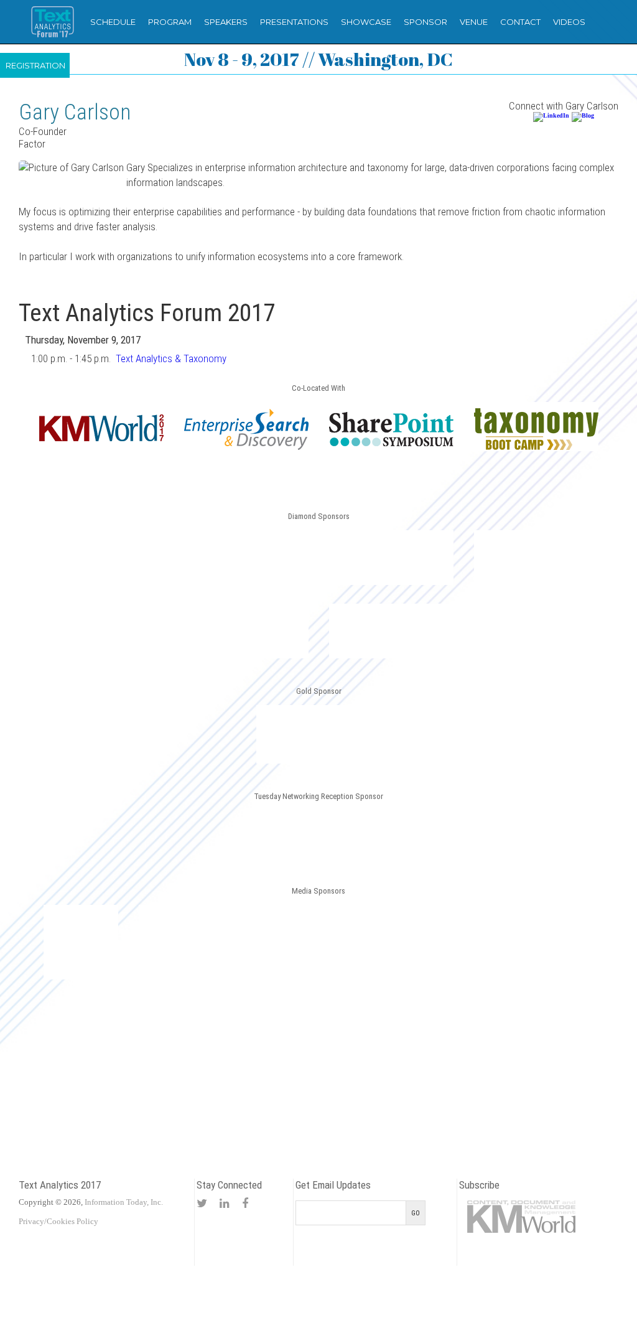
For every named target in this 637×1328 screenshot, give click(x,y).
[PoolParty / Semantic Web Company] (536, 557)
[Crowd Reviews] (271, 942)
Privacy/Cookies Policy (58, 1221)
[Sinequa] (246, 631)
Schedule (113, 22)
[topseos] (556, 942)
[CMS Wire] (176, 942)
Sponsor (425, 22)
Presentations (294, 22)
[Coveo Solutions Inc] (101, 557)
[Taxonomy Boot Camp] (536, 447)
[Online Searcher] (461, 942)
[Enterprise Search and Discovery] (246, 447)
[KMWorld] (101, 439)
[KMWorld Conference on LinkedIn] (225, 1203)
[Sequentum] (318, 734)
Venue (474, 22)
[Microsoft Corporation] (391, 557)
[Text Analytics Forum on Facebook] (245, 1203)
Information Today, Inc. (124, 1202)
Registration (35, 65)
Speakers (226, 22)
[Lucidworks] (246, 557)
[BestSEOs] (81, 942)
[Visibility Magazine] (318, 1035)
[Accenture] (318, 834)
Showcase (366, 22)
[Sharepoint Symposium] (391, 444)
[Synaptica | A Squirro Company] (391, 631)
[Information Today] (366, 942)
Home (52, 21)
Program (170, 22)
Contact (520, 22)
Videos (569, 22)
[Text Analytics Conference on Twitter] (202, 1203)
